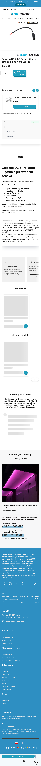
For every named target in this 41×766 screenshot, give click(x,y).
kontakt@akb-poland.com (14, 621)
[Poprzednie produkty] (33, 380)
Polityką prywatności (13, 733)
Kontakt (20, 5)
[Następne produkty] (37, 380)
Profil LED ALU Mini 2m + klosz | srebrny (24, 97)
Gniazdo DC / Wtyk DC (32, 18)
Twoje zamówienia (8, 637)
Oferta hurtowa (7, 671)
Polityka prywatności (8, 686)
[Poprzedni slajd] (33, 90)
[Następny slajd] (37, 90)
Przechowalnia (7, 643)
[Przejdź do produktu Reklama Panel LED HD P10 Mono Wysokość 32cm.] (16, 307)
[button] (19, 631)
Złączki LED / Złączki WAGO (15, 18)
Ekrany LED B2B (6, 674)
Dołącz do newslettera (11, 726)
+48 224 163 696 (12, 526)
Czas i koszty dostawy (9, 657)
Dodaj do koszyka (21, 73)
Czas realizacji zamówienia (11, 660)
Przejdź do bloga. (10, 510)
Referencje (5, 700)
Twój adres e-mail (8, 724)
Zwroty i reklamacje (8, 689)
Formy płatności (7, 654)
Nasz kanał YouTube (9, 677)
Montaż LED (5, 680)
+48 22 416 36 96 (12, 615)
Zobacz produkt (26, 326)
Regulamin (5, 683)
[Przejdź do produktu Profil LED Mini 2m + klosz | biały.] (16, 354)
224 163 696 (31, 9)
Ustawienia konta (7, 640)
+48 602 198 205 (13, 535)
